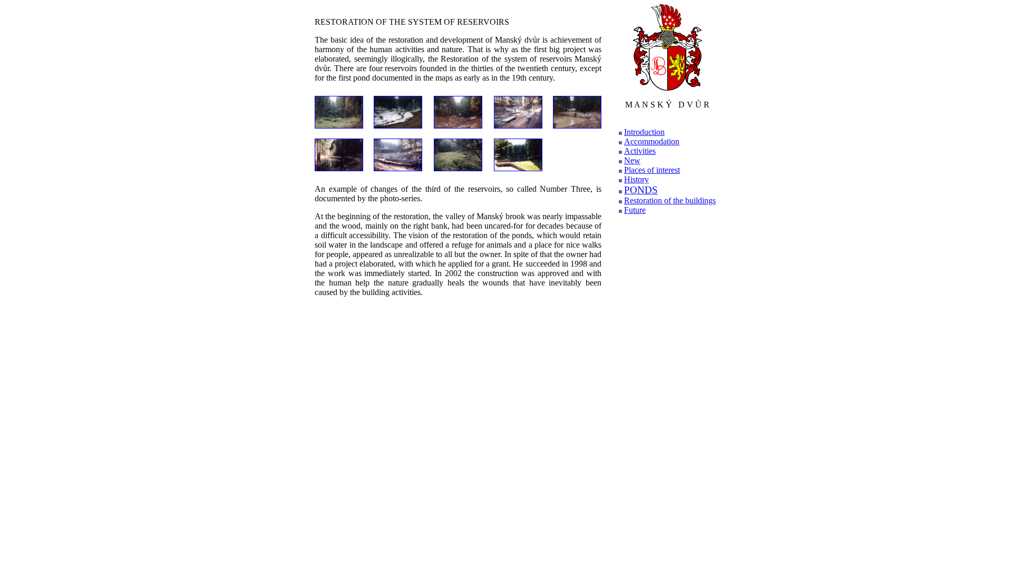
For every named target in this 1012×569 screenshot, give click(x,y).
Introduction (644, 131)
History (636, 179)
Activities (640, 150)
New (632, 160)
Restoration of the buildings (670, 200)
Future (635, 209)
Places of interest (652, 169)
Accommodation (651, 141)
